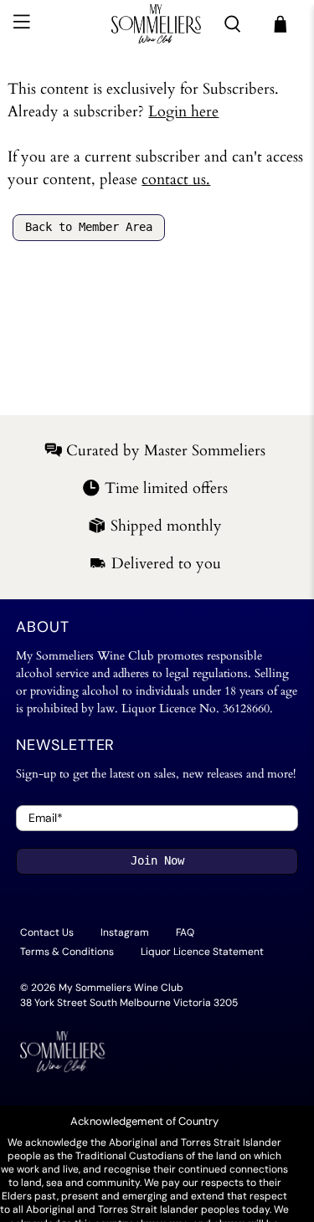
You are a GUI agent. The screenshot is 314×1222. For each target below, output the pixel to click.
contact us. (176, 179)
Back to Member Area (88, 227)
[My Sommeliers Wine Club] (156, 24)
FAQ (185, 932)
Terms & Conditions (67, 951)
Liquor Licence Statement (202, 951)
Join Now (157, 860)
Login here (183, 111)
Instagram (124, 932)
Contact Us (47, 932)
